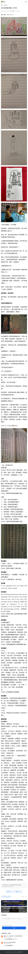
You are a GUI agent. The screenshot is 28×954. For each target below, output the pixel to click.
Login (6, 925)
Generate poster (6, 896)
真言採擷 (12, 11)
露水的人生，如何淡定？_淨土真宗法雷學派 (13, 936)
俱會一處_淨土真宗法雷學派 (10, 942)
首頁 (2, 5)
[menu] (25, 2)
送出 (14, 927)
